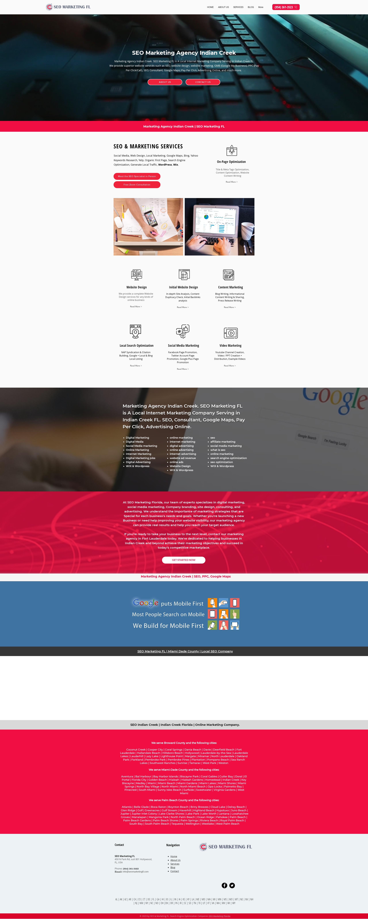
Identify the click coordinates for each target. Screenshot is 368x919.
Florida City (139, 779)
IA (179, 899)
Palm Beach (238, 817)
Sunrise (182, 763)
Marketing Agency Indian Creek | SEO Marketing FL (184, 126)
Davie (207, 749)
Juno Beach (238, 810)
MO (231, 899)
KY (188, 899)
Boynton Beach (178, 807)
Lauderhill (136, 756)
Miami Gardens (187, 783)
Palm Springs (189, 820)
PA (176, 903)
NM (142, 903)
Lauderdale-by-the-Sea (216, 753)
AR (130, 899)
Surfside (188, 789)
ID (167, 899)
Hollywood (192, 753)
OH (162, 903)
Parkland (137, 759)
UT (204, 903)
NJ (136, 903)
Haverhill (185, 810)
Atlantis (127, 807)
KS (184, 899)
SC (185, 903)
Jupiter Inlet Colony (144, 813)
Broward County (174, 743)
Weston (223, 763)
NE (242, 899)
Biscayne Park (189, 776)
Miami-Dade (169, 769)
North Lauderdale (222, 756)
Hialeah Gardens (192, 779)
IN (175, 899)
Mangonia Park (159, 817)
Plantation (198, 759)
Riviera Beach (209, 820)
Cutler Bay (226, 776)
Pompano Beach (218, 759)
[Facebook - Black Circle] (224, 885)
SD (190, 903)
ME (198, 899)
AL (116, 899)
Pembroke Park (155, 759)
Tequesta (177, 823)
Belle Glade (141, 807)
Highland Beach (203, 810)
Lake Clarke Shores (171, 813)
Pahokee (222, 817)
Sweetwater (204, 789)
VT (208, 903)
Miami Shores (227, 783)
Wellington (192, 823)
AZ (125, 899)
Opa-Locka (215, 786)
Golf (140, 810)
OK (166, 903)
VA (213, 903)
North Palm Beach (183, 817)
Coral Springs (173, 749)
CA (135, 899)
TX (199, 903)
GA (158, 899)
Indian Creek (231, 779)
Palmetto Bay (233, 786)
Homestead (212, 779)
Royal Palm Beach (232, 820)
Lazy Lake (151, 756)
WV (223, 903)
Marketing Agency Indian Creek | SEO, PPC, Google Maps (186, 576)
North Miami (170, 786)
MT (236, 899)
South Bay (136, 823)
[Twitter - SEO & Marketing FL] (232, 885)
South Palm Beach (157, 823)
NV (247, 899)
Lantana (224, 813)
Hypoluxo (222, 810)
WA (218, 903)
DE (149, 899)
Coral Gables (209, 776)
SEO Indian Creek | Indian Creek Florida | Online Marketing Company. (185, 725)
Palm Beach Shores (165, 820)
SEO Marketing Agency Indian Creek (184, 52)
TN (195, 903)
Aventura (127, 776)
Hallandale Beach (148, 753)
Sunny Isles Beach (169, 789)
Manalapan (139, 817)
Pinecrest (130, 789)
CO (139, 899)
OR (172, 903)
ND (157, 903)
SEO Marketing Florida (219, 916)
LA (193, 899)
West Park (209, 763)
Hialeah (174, 779)
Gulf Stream (169, 810)
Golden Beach (157, 779)
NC (152, 903)
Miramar (203, 756)
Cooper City (155, 749)
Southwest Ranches (162, 763)
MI (214, 899)
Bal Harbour (143, 776)
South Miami (147, 789)
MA (209, 899)
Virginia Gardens (224, 789)
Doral (238, 776)
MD (204, 899)
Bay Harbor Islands (165, 776)
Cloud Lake (218, 807)
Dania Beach (192, 749)
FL (153, 899)
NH (251, 899)
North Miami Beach (193, 786)
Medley (140, 783)
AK (121, 899)
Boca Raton (158, 807)
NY (147, 903)
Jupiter (125, 813)
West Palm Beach (227, 823)
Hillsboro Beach (172, 753)
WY (233, 903)
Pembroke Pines (178, 759)
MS (225, 899)
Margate (190, 756)
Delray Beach (236, 807)
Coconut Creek (136, 749)
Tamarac (195, 763)
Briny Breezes (199, 807)
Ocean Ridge (205, 817)
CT (144, 899)
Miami (152, 783)
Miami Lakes (207, 783)
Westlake (208, 823)
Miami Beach (166, 783)
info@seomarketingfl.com (135, 871)
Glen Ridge (128, 810)
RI (181, 903)
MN (219, 899)
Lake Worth (208, 813)
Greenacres (152, 810)
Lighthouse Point (172, 756)
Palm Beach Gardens (137, 820)
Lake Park (192, 813)
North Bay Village (148, 786)
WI (229, 903)
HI (162, 899)
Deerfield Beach (223, 749)
